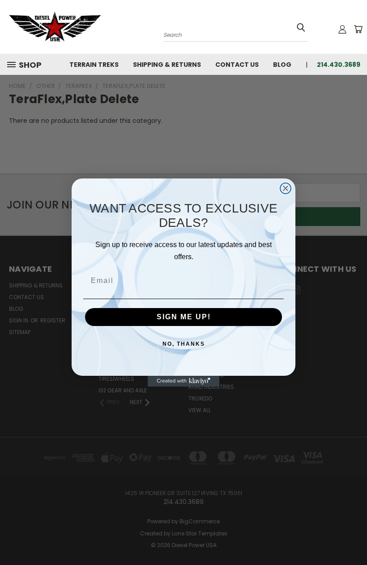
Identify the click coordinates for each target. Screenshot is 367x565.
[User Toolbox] (342, 29)
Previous (353, 537)
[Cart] (358, 29)
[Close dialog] (285, 188)
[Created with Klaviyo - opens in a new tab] (183, 381)
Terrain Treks (94, 64)
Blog (282, 64)
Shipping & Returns (167, 64)
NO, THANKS (183, 344)
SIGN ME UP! (184, 317)
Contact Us (237, 64)
